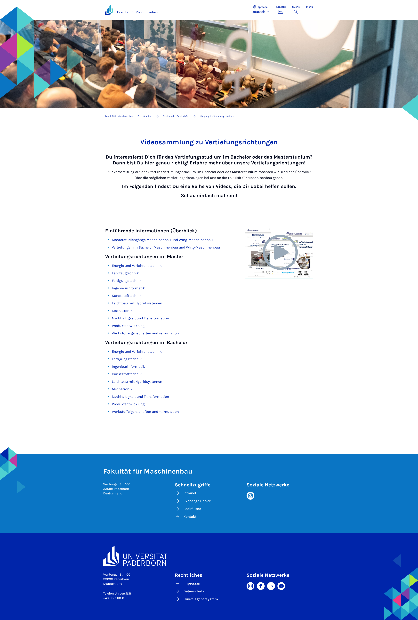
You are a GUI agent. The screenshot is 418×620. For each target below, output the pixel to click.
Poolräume (192, 509)
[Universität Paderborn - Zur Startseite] (109, 10)
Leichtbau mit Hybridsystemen (137, 303)
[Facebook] (261, 586)
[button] (262, 10)
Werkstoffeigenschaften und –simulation (145, 333)
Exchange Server (196, 501)
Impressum (193, 583)
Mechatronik (122, 311)
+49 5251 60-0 (113, 598)
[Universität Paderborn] (209, 556)
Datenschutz (193, 591)
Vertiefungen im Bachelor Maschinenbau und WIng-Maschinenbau (166, 247)
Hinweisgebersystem (200, 599)
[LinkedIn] (271, 586)
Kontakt (189, 517)
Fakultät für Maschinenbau (137, 12)
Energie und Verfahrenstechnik (137, 266)
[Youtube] (281, 586)
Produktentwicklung (128, 326)
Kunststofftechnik (127, 296)
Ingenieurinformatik (128, 288)
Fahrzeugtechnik (125, 273)
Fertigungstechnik (127, 281)
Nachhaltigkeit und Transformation (140, 318)
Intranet (189, 493)
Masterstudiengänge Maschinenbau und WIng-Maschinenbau (162, 240)
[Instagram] (250, 495)
